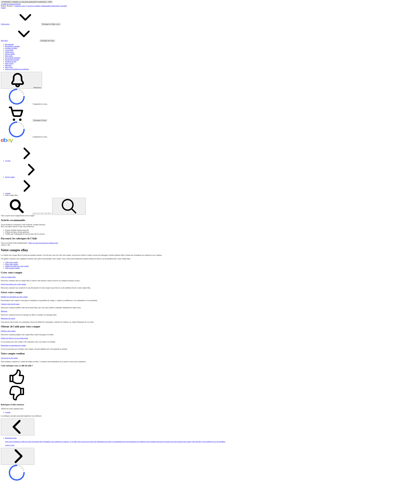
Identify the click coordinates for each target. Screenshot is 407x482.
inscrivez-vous (32, 6)
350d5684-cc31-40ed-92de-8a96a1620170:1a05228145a (29, 2)
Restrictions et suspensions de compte (13, 345)
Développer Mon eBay (47, 40)
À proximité (63, 6)
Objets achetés (10, 54)
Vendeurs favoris (10, 61)
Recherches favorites (12, 60)
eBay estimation (42, 6)
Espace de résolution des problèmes (17, 69)
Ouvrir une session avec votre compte (13, 284)
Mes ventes (9, 56)
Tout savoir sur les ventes (9, 358)
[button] (203, 377)
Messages (8, 65)
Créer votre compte (11, 262)
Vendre (3, 8)
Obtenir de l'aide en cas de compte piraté (14, 338)
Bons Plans (51, 6)
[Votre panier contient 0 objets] (17, 120)
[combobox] (42, 214)
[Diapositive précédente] (17, 427)
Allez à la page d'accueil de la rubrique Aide (43, 243)
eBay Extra (9, 67)
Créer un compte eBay (8, 277)
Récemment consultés (12, 46)
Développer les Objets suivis (51, 24)
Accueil (7, 161)
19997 (50, 2)
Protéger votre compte (8, 331)
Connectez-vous (19, 6)
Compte (7, 193)
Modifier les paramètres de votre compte (14, 297)
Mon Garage (9, 63)
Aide (57, 6)
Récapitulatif (9, 44)
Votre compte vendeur (12, 268)
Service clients (10, 177)
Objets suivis (9, 52)
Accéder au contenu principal (10, 4)
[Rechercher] (69, 206)
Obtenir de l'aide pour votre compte (17, 266)
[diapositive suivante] (17, 456)
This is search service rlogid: (10, 216)
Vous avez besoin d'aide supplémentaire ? (15, 243)
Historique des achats (8, 318)
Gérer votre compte (11, 264)
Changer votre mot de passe (10, 304)
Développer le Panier (39, 120)
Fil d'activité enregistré (12, 58)
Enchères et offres (11, 48)
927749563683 (6, 2)
